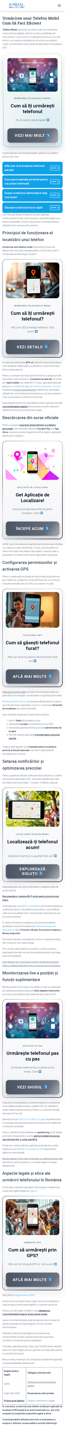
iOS (39, 705)
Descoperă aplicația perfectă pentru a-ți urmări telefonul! (30, 181)
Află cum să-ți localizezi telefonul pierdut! (30, 168)
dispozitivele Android (15, 701)
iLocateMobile (17, 386)
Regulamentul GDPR (25, 1295)
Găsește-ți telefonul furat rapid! (30, 207)
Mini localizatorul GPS (32, 1149)
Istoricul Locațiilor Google (32, 1119)
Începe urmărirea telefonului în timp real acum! (30, 195)
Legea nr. (33, 1191)
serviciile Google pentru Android (45, 386)
